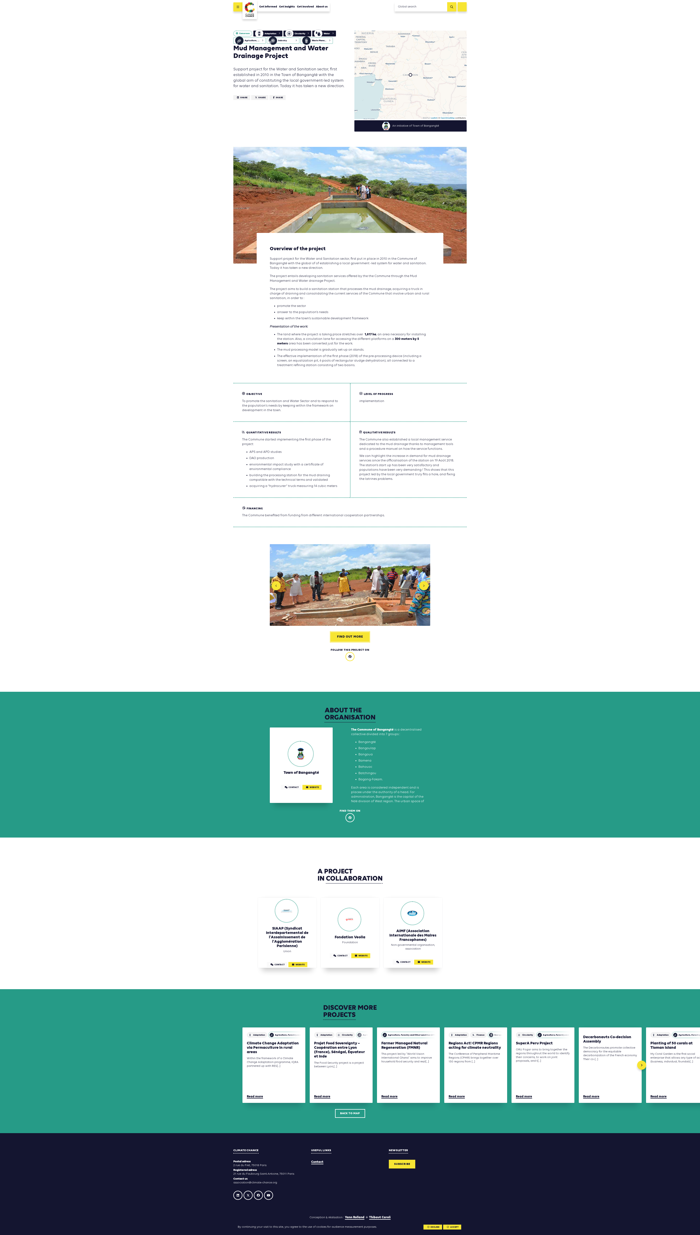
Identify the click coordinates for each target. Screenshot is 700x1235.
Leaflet (434, 117)
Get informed (268, 7)
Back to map (350, 1113)
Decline (435, 1227)
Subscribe (402, 1164)
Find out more (350, 637)
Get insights (287, 7)
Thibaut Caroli (380, 1217)
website (314, 787)
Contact (317, 1162)
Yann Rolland (354, 1217)
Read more (255, 1097)
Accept (454, 1227)
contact (294, 787)
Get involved (305, 7)
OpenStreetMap (448, 117)
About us (322, 7)
